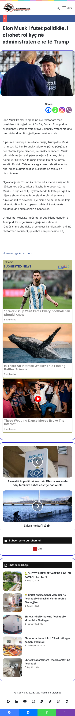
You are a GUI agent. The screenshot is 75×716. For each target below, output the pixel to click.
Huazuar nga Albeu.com (17, 253)
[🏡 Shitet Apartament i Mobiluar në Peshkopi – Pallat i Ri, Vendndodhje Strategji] (12, 602)
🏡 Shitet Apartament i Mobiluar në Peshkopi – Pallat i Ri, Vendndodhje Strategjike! (45, 598)
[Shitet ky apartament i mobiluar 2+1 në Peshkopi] (12, 667)
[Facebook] (48, 110)
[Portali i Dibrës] (17, 7)
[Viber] (69, 110)
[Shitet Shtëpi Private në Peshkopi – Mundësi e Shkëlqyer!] (12, 624)
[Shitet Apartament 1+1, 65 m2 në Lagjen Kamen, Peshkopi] (12, 646)
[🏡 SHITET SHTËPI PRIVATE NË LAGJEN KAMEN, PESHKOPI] (12, 581)
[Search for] (58, 9)
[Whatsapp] (55, 110)
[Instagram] (62, 110)
